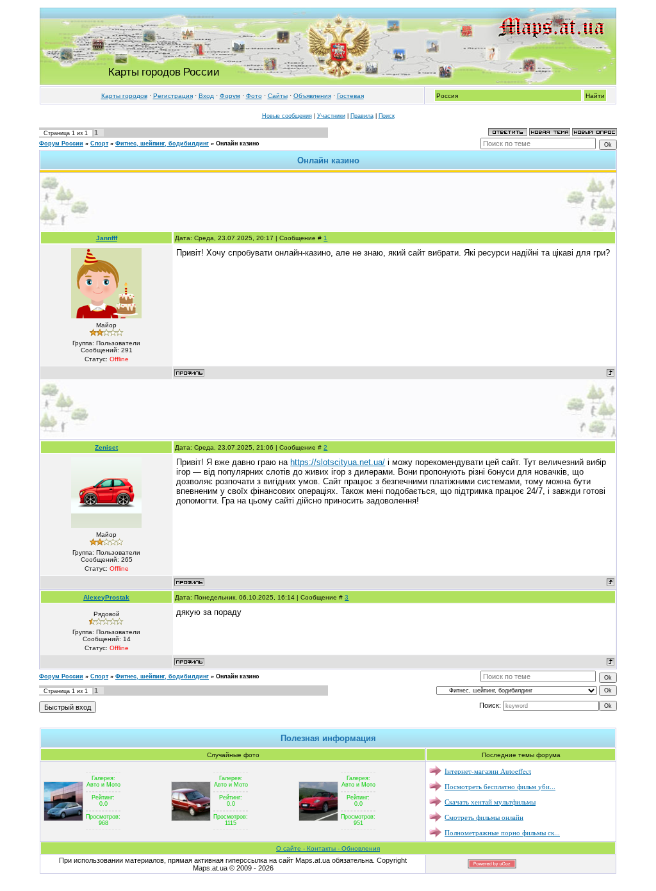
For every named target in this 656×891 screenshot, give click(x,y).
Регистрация (173, 95)
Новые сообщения (287, 116)
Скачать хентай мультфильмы (490, 801)
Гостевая (350, 95)
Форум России (61, 143)
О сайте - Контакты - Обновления (328, 848)
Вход (206, 95)
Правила (361, 116)
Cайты (278, 95)
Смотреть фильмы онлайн (484, 817)
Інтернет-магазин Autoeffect (488, 771)
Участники (331, 116)
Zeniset (106, 447)
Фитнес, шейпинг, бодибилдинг (162, 143)
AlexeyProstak (106, 597)
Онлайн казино (237, 143)
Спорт (99, 143)
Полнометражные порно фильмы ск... (502, 832)
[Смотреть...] (63, 801)
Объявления (312, 95)
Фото (254, 95)
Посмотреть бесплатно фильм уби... (500, 786)
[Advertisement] (328, 202)
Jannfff (106, 237)
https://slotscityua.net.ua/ (337, 462)
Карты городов (124, 95)
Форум (230, 95)
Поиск (387, 116)
